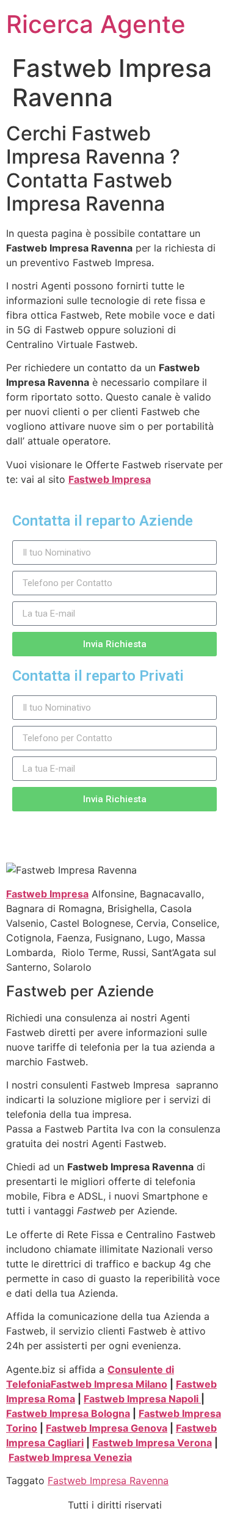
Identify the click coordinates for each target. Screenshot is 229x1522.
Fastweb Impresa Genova (106, 1428)
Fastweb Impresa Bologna (68, 1413)
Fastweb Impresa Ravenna (108, 1480)
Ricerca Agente (96, 24)
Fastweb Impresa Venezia (70, 1457)
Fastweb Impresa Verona (152, 1443)
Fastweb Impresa (109, 479)
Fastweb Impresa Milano (109, 1384)
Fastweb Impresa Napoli (142, 1399)
